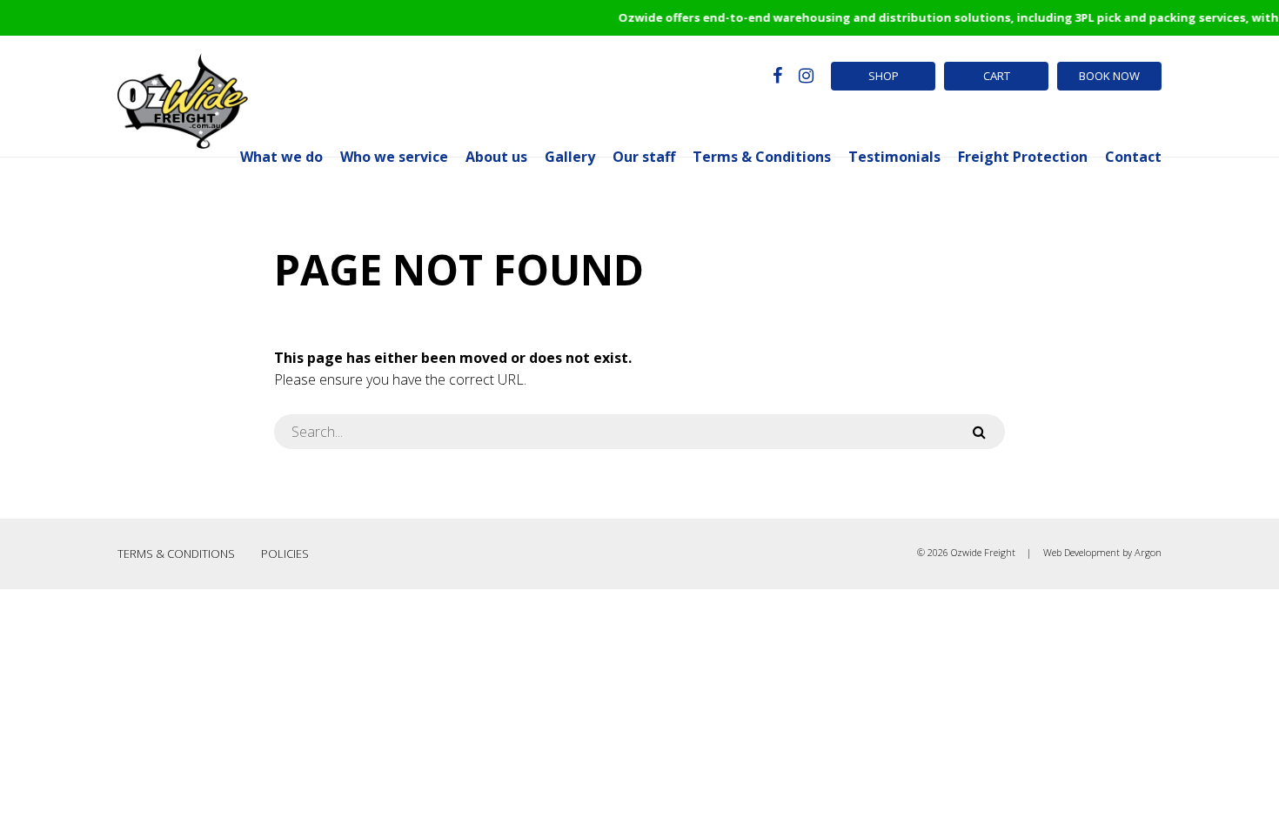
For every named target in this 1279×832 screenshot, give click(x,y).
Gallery (570, 157)
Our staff (644, 157)
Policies (285, 553)
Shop (883, 76)
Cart (996, 76)
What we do (281, 157)
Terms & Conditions (762, 157)
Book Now (1109, 76)
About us (496, 157)
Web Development (1081, 552)
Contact (1133, 157)
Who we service (394, 157)
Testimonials (894, 157)
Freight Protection (1023, 157)
